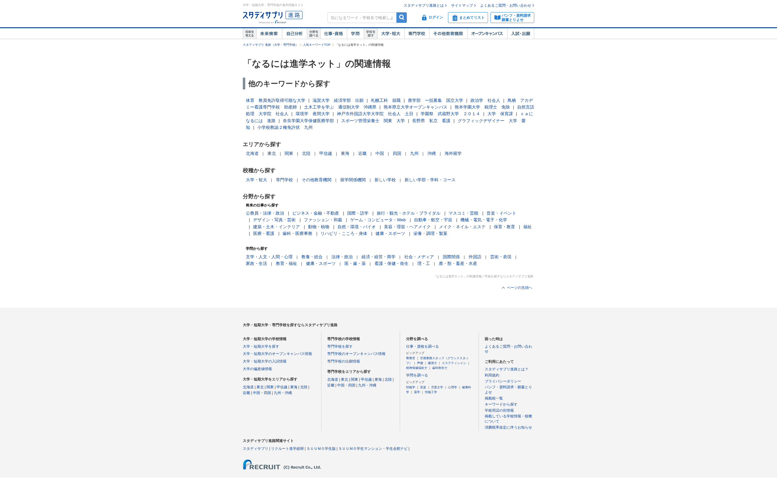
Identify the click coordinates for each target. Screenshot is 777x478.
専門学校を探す (340, 346)
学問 (355, 33)
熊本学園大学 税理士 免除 (482, 107)
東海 (345, 153)
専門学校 (416, 33)
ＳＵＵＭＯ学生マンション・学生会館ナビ (373, 448)
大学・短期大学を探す (261, 346)
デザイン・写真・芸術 (274, 219)
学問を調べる (417, 375)
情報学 (410, 387)
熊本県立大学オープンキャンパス (415, 107)
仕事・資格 (333, 33)
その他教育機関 (448, 33)
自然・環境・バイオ (357, 226)
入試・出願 (520, 33)
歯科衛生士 (439, 367)
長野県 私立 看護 (431, 120)
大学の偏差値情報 (257, 369)
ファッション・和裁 (323, 219)
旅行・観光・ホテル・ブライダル (408, 213)
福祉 (527, 226)
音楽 (423, 387)
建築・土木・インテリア (276, 226)
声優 (420, 363)
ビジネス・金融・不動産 (315, 213)
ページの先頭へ (519, 288)
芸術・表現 (500, 256)
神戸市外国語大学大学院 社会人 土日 (375, 113)
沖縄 (431, 153)
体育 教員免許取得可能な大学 (275, 100)
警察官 (410, 358)
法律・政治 (342, 256)
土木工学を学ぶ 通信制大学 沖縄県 (340, 107)
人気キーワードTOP (317, 44)
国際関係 (451, 256)
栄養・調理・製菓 (430, 233)
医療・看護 (263, 233)
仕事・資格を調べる (422, 346)
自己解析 (294, 33)
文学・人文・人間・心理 (269, 256)
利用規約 (492, 375)
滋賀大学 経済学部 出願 (338, 100)
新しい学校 (385, 179)
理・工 (423, 263)
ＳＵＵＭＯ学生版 (321, 448)
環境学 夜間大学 (313, 113)
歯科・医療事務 (297, 233)
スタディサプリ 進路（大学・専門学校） (270, 44)
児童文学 (437, 387)
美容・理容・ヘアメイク (407, 226)
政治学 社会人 (485, 100)
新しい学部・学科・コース (430, 179)
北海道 (252, 153)
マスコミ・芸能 (463, 213)
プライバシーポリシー (503, 381)
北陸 (306, 153)
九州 (414, 153)
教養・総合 (312, 256)
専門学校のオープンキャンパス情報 (356, 354)
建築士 (432, 363)
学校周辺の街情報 (499, 410)
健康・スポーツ (390, 233)
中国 (379, 153)
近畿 (362, 153)
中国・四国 (262, 393)
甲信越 (325, 153)
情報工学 (431, 392)
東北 (271, 153)
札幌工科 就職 (386, 100)
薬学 (417, 392)
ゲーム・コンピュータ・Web (378, 219)
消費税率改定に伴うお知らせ (508, 427)
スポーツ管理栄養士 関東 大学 (373, 120)
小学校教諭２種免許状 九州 (285, 127)
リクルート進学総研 (287, 448)
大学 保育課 (500, 113)
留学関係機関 (353, 179)
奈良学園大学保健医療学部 (308, 120)
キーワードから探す (501, 404)
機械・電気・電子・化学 (483, 219)
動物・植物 (318, 226)
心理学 (452, 387)
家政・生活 (256, 263)
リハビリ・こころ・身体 (344, 233)
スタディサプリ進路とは (424, 5)
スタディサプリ (255, 448)
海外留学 (453, 153)
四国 (397, 153)
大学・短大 (390, 33)
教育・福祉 (286, 263)
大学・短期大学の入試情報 (265, 361)
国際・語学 (357, 213)
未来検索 (269, 33)
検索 (401, 17)
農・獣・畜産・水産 (458, 263)
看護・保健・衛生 (392, 263)
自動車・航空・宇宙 (433, 219)
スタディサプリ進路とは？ (506, 369)
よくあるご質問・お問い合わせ (505, 5)
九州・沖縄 (283, 393)
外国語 (475, 256)
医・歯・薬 (355, 263)
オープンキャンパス (487, 33)
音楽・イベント (501, 213)
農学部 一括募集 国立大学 (435, 100)
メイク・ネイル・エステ (462, 226)
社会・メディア (419, 256)
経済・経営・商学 (378, 256)
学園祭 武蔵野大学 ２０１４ (450, 113)
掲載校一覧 (494, 398)
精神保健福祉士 (416, 367)
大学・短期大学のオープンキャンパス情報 (277, 354)
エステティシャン (454, 363)
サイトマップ (462, 5)
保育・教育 (504, 226)
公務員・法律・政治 (265, 213)
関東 (289, 153)
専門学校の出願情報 (343, 361)
